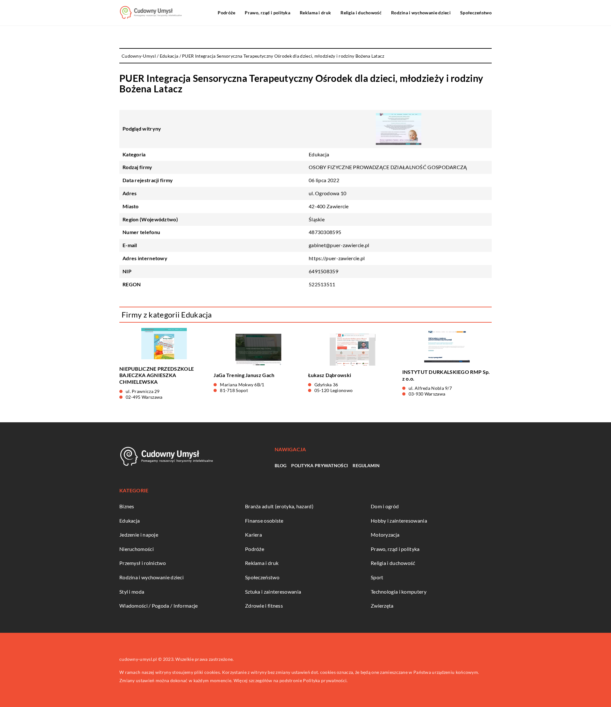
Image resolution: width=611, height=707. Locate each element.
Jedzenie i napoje (138, 535)
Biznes (126, 506)
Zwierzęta (382, 606)
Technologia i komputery (398, 592)
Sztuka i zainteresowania (273, 592)
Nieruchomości (136, 549)
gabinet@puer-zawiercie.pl (339, 245)
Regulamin (366, 465)
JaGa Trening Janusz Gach (244, 375)
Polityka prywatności (319, 465)
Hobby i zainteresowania (399, 521)
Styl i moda (131, 592)
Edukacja (319, 154)
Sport (377, 577)
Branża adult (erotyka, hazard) (279, 506)
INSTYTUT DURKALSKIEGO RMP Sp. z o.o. (446, 375)
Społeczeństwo (476, 12)
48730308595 (325, 232)
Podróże (226, 12)
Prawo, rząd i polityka (267, 12)
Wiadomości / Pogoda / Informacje (158, 606)
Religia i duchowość (361, 12)
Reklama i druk (315, 12)
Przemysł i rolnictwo (142, 563)
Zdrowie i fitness (264, 606)
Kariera (253, 535)
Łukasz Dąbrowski (329, 375)
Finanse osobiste (264, 521)
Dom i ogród (385, 506)
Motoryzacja (385, 535)
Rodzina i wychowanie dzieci (421, 12)
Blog (280, 465)
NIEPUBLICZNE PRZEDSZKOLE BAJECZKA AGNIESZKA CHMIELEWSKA (156, 375)
